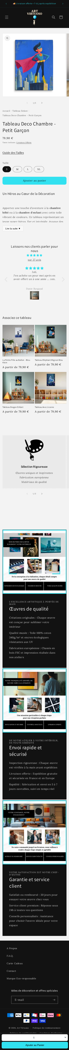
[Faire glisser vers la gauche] (27, 103)
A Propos (12, 948)
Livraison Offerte (23, 142)
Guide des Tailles (13, 152)
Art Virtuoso (23, 1028)
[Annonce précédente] (6, 3)
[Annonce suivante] (62, 3)
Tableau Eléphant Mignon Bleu (49, 360)
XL (39, 169)
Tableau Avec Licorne (44, 407)
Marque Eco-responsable (21, 978)
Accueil (6, 111)
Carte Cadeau (15, 963)
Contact (11, 970)
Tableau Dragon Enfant (13, 407)
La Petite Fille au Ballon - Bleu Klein (16, 361)
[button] (6, 17)
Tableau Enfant (20, 111)
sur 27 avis (34, 259)
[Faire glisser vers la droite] (42, 103)
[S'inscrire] (54, 1000)
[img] (34, 255)
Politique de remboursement (46, 1028)
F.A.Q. (10, 955)
